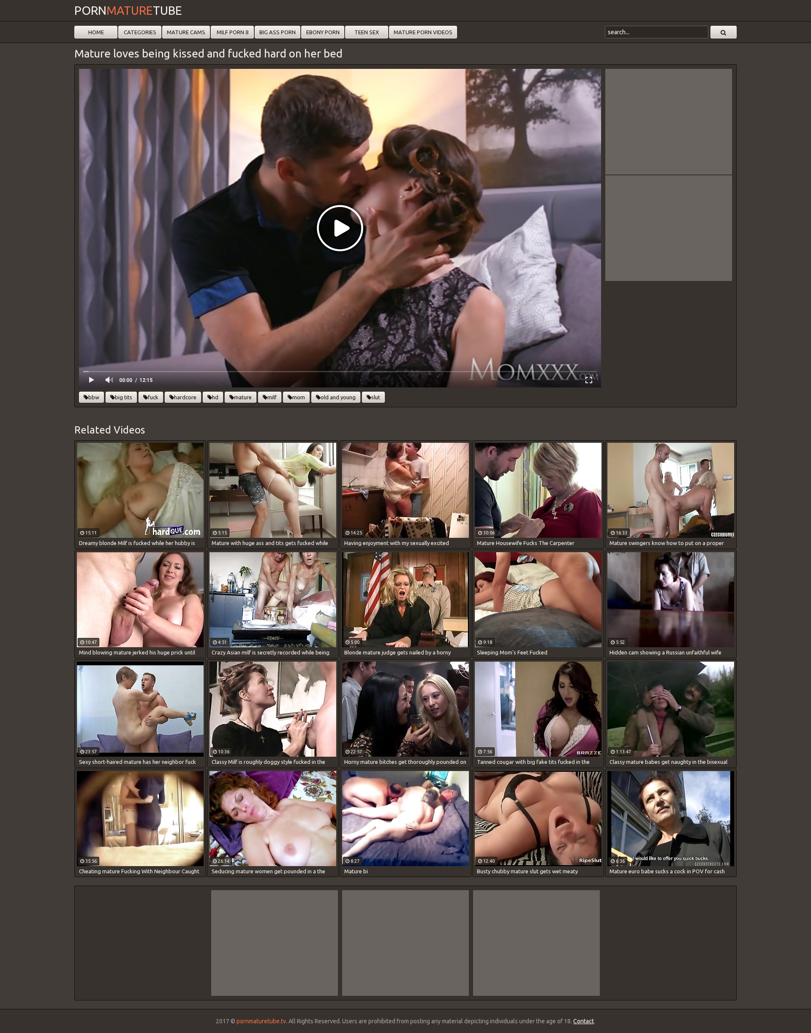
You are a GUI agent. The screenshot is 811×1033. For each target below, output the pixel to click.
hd (215, 397)
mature (243, 397)
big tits (123, 397)
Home (96, 32)
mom (298, 397)
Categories (140, 32)
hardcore (185, 397)
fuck (153, 397)
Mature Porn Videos (423, 32)
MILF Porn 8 (232, 32)
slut (375, 397)
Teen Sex (366, 32)
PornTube (128, 10)
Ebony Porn (323, 32)
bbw (93, 397)
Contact (583, 1021)
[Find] (723, 32)
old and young (338, 397)
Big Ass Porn (277, 32)
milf (272, 397)
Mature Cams (186, 32)
